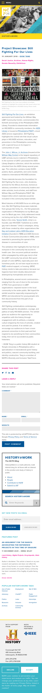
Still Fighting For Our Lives (12, 114)
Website (5, 425)
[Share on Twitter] (3, 372)
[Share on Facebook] (6, 372)
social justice (7, 60)
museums (5, 602)
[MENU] (3, 5)
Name (5, 416)
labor (17, 599)
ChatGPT (18, 594)
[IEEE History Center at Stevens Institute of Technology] (30, 634)
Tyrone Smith (21, 220)
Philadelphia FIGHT (26, 131)
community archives (19, 607)
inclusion (18, 602)
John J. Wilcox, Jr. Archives (16, 152)
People (10, 480)
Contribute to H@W (15, 483)
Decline (10, 670)
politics (4, 599)
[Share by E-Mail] (13, 372)
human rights (27, 60)
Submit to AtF (12, 485)
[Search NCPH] (39, 3)
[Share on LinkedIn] (9, 372)
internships (32, 599)
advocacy (5, 594)
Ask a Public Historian (6, 590)
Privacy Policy (13, 437)
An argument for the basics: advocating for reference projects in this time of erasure (19, 545)
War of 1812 (33, 589)
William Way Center (10, 155)
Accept (29, 670)
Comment (6, 391)
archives (17, 60)
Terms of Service (30, 437)
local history (7, 555)
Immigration (33, 602)
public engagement (33, 595)
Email (24, 416)
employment (19, 589)
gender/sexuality (9, 63)
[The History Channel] (13, 636)
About (10, 477)
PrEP (3, 266)
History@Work (18, 458)
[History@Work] (21, 11)
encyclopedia (29, 555)
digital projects (18, 555)
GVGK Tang (25, 56)
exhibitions (21, 63)
